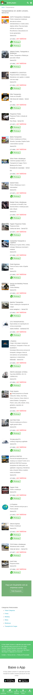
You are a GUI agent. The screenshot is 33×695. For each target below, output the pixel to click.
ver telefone (21, 39)
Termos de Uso (11, 655)
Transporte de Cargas (11, 626)
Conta (29, 691)
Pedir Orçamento (16, 591)
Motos (6, 620)
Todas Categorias (10, 610)
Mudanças (8, 623)
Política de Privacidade (23, 655)
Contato (4, 655)
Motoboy (7, 616)
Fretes (6, 613)
